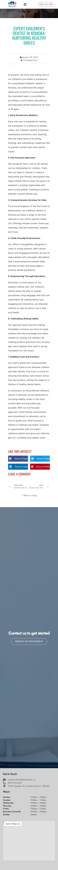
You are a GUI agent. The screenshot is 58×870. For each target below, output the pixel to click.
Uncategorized (30, 60)
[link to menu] (27, 4)
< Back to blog (29, 495)
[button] (18, 459)
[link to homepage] (12, 4)
